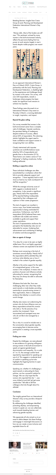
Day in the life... (14, 12)
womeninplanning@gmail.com (28, 469)
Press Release (19, 12)
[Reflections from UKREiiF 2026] (41, 445)
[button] (46, 12)
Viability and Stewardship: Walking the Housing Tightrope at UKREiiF (27, 444)
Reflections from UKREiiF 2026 (40, 450)
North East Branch (24, 12)
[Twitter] (26, 471)
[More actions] (42, 18)
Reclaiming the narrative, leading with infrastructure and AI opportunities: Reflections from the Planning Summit (15, 450)
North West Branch (35, 12)
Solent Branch (30, 12)
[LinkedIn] (29, 471)
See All (46, 440)
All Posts (10, 12)
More (40, 12)
